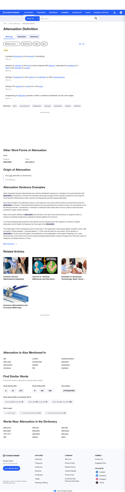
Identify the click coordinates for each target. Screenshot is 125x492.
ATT (20, 390)
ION (50, 390)
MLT (33, 368)
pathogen (42, 77)
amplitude (71, 65)
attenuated (7, 430)
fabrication (22, 95)
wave (7, 67)
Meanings (9, 36)
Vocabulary (39, 475)
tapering (19, 86)
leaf (27, 86)
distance (52, 65)
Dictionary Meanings (14, 23)
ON (42, 390)
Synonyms (22, 36)
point (41, 86)
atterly (63, 437)
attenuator (64, 434)
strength (30, 56)
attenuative (36, 434)
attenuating (65, 430)
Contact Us (99, 459)
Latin (11, 175)
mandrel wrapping (67, 358)
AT (13, 390)
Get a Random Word (11, 468)
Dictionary (30, 18)
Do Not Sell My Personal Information (72, 480)
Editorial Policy (70, 467)
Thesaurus (38, 463)
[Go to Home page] (11, 12)
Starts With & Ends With (14, 402)
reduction (18, 65)
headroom (64, 368)
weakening (18, 77)
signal (27, 67)
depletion (68, 106)
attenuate (64, 427)
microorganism (59, 77)
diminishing (17, 56)
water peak (7, 361)
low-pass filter (37, 361)
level (29, 65)
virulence (31, 77)
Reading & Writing (41, 482)
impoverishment (25, 106)
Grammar (38, 471)
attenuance (7, 427)
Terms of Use (69, 475)
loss (4, 358)
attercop (35, 437)
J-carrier (35, 358)
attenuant (35, 427)
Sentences (34, 36)
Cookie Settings (70, 471)
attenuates (36, 430)
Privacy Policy (70, 463)
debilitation (77, 106)
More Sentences (8, 244)
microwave (7, 368)
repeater (35, 365)
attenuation (69, 390)
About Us (68, 459)
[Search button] (97, 18)
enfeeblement (37, 106)
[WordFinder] (121, 12)
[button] (114, 12)
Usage (37, 479)
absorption (65, 361)
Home (5, 23)
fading (15, 106)
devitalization (58, 106)
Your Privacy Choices (64, 491)
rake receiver (7, 365)
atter (4, 437)
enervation (47, 106)
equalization (65, 365)
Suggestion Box (100, 463)
